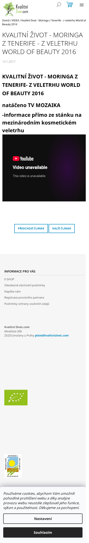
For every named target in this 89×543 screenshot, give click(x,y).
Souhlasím (43, 532)
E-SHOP (9, 279)
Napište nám (12, 291)
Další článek (61, 228)
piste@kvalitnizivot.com (52, 335)
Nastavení (43, 518)
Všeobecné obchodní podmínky (24, 285)
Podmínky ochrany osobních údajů (26, 304)
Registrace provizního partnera (24, 297)
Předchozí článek (31, 228)
